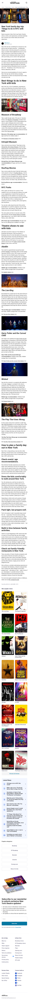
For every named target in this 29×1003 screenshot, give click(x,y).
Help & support (5, 945)
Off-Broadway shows (20, 943)
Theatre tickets (19, 957)
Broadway (14, 845)
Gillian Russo (7, 42)
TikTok (18, 978)
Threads (19, 980)
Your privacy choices (5, 956)
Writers (3, 950)
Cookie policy (5, 962)
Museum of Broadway (13, 119)
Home (3, 7)
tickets (7, 272)
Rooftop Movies (18, 173)
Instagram (19, 975)
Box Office (4, 980)
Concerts (14, 859)
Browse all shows (14, 773)
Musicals (14, 855)
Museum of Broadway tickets (10, 138)
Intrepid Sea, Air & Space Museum (10, 147)
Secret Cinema (5, 978)
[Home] (15, 3)
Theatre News (8, 7)
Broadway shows (19, 941)
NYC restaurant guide (13, 579)
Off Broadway (14, 850)
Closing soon (14, 864)
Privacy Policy (18, 927)
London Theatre (6, 973)
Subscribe (14, 923)
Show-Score (5, 975)
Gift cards (17, 960)
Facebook (19, 973)
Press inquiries (5, 948)
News (13, 7)
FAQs (3, 943)
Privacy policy (5, 959)
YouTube (19, 985)
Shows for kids (14, 869)
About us (4, 941)
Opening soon (18, 950)
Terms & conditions (6, 953)
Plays (16, 948)
